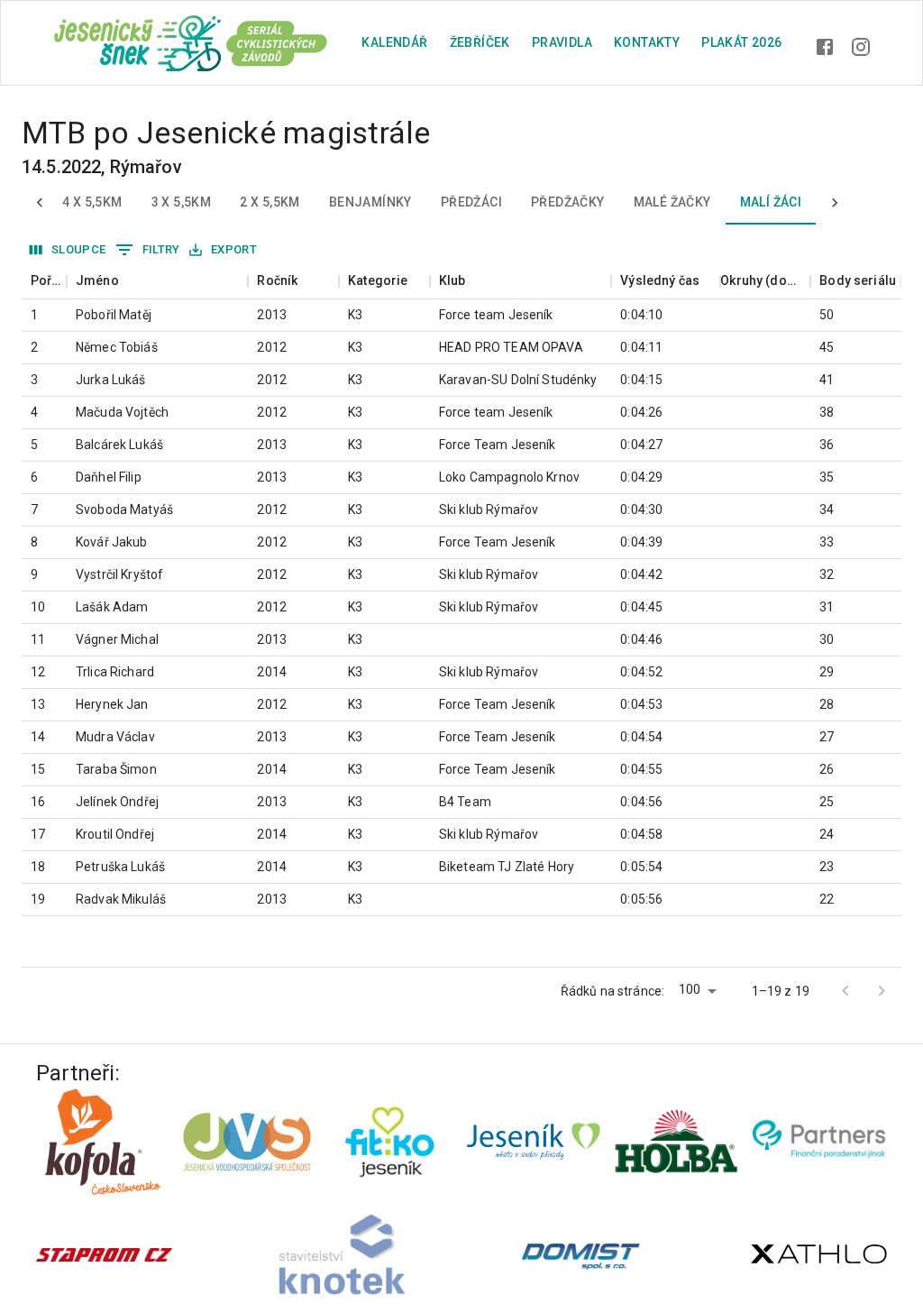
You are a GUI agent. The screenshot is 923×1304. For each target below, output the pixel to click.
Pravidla (562, 42)
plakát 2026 (741, 42)
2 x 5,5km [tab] (270, 202)
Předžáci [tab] (471, 202)
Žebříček (480, 42)
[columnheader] (44, 280)
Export (234, 249)
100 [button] (689, 989)
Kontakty (647, 42)
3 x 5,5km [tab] (181, 202)
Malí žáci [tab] (771, 202)
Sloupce (78, 249)
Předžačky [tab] (568, 202)
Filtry (161, 249)
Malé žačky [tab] (672, 202)
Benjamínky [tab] (370, 202)
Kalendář (394, 42)
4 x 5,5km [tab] (92, 202)
